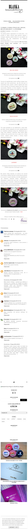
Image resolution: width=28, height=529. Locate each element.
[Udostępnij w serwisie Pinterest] (14, 219)
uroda (3, 421)
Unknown (6, 240)
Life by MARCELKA (8, 249)
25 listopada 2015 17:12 (21, 262)
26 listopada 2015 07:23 (15, 301)
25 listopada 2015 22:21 (13, 293)
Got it (17, 527)
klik (18, 78)
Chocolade (6, 319)
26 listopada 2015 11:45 (19, 310)
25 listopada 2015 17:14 (17, 270)
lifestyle (16, 31)
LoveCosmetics (7, 336)
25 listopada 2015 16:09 (19, 249)
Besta (5, 293)
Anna (5, 328)
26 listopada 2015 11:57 (15, 319)
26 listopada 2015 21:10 (13, 328)
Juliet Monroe (7, 270)
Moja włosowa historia (18, 21)
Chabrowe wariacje (8, 231)
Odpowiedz (6, 236)
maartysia (6, 301)
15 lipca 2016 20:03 (15, 344)
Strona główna (7, 21)
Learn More (11, 527)
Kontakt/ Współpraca (14, 22)
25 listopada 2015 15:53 (19, 231)
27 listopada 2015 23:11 (18, 336)
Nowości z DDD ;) (14, 503)
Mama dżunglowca (8, 310)
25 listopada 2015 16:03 (15, 240)
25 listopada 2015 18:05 (16, 279)
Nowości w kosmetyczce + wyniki (14, 460)
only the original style (9, 262)
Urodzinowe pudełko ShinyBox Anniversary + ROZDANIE (14, 482)
